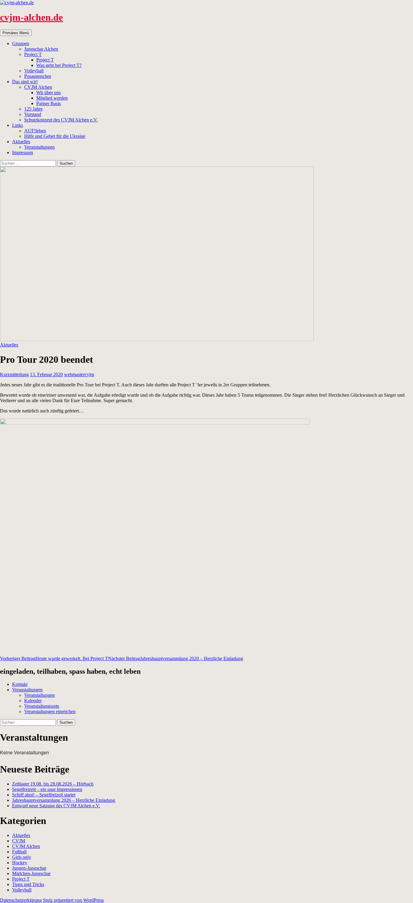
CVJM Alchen (38, 87)
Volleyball (34, 70)
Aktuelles (21, 141)
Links (17, 125)
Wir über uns (48, 92)
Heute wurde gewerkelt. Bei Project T (54, 658)
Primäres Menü (15, 33)
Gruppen (20, 43)
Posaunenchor (37, 76)
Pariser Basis (48, 103)
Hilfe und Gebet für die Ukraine (54, 136)
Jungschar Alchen (41, 48)
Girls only (21, 857)
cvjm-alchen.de (31, 17)
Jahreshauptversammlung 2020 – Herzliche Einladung (175, 658)
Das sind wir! (25, 81)
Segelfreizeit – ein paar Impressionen (47, 789)
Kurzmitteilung (14, 374)
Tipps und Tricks (28, 884)
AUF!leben (35, 130)
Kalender (33, 700)
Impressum (22, 152)
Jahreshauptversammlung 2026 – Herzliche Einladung (63, 800)
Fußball (19, 851)
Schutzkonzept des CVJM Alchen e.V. (61, 119)
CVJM (18, 840)
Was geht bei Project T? (59, 65)
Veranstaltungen (39, 147)
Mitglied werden (52, 98)
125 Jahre (33, 108)
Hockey (19, 862)
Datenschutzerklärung (21, 900)
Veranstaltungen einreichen (50, 711)
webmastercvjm (79, 374)
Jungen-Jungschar (29, 868)
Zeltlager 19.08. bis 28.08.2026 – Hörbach (52, 783)
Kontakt (20, 684)
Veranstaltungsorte (41, 706)
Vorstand (32, 114)
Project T (33, 54)
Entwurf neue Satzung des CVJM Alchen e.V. (56, 805)
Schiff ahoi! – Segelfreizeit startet (43, 794)
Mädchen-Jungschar (31, 873)
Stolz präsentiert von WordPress (73, 900)
